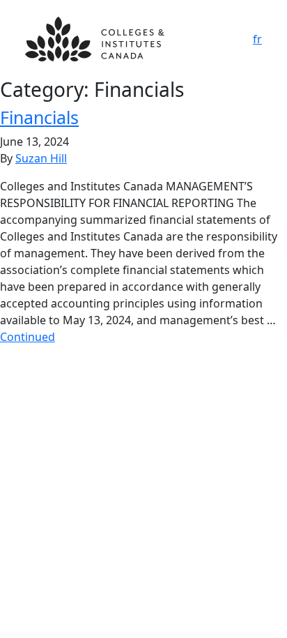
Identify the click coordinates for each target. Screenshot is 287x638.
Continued (27, 336)
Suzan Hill (41, 158)
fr (257, 39)
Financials (39, 117)
